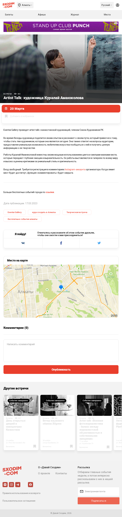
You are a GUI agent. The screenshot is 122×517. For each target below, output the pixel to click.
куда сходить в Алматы (44, 212)
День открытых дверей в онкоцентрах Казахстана (15, 425)
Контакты (61, 473)
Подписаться (98, 500)
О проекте (44, 473)
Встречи (7, 94)
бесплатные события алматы (22, 219)
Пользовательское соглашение (19, 501)
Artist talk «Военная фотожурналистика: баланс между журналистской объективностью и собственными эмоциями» (91, 429)
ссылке (50, 192)
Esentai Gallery (14, 212)
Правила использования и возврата (21, 493)
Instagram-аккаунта (74, 169)
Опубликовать (61, 369)
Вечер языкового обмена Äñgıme (53, 422)
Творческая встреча (77, 212)
